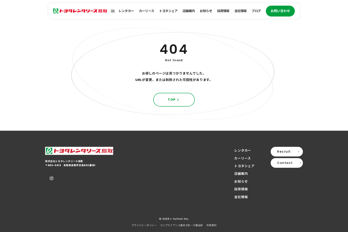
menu (112, 11)
